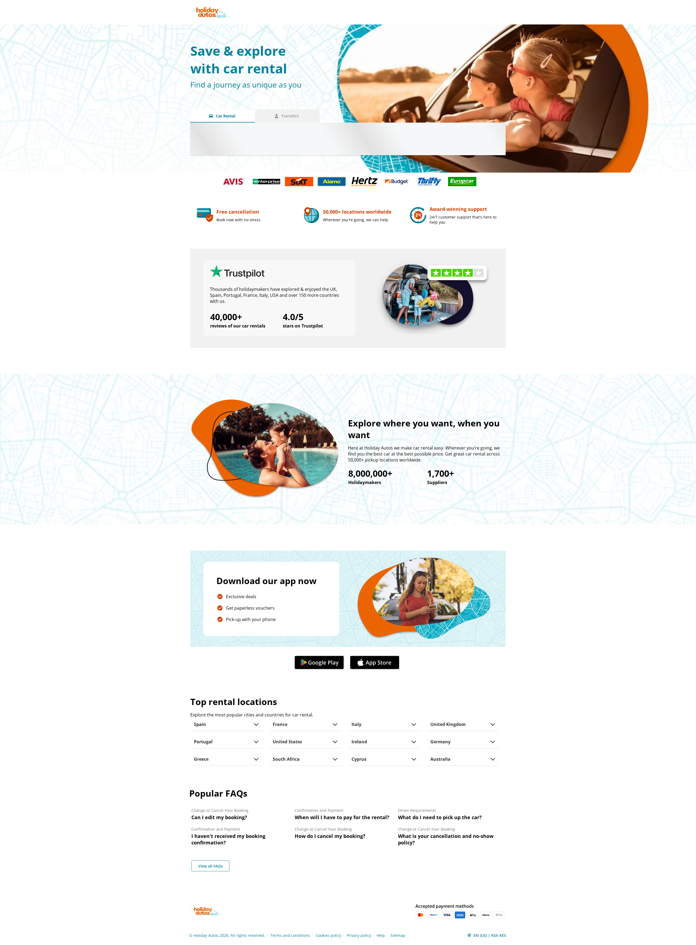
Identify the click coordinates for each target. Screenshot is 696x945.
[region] (99, 916)
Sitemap (397, 935)
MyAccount (491, 12)
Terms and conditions (290, 935)
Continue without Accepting (170, 899)
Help (466, 12)
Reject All (127, 929)
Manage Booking (436, 12)
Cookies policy (328, 935)
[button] (320, 663)
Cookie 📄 (129, 915)
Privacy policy (359, 935)
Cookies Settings (26, 929)
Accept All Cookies (168, 929)
